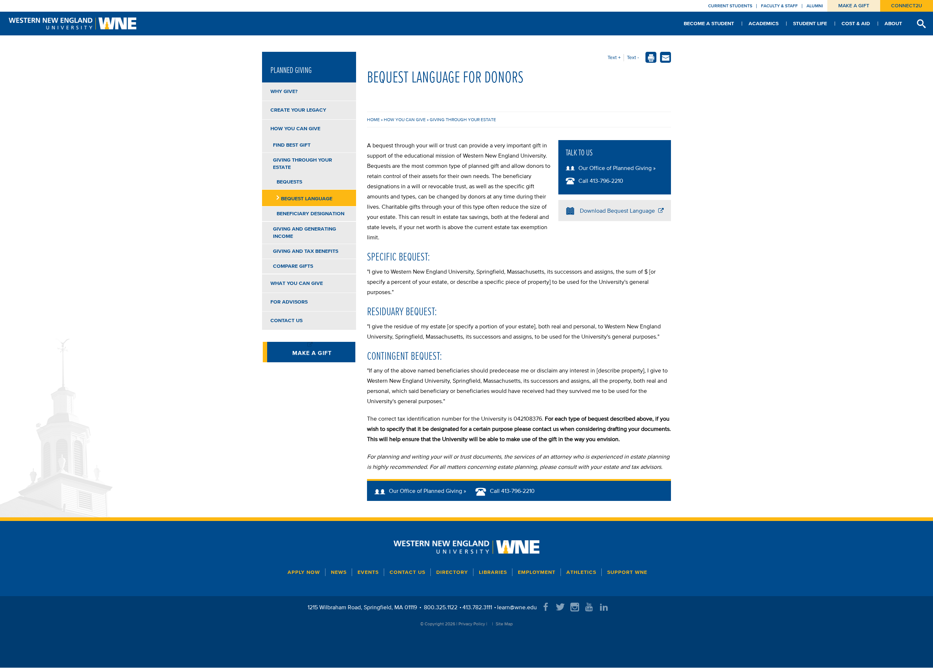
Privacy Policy (471, 623)
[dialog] (666, 58)
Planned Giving (291, 70)
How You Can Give (405, 119)
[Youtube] (589, 607)
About (893, 23)
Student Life (810, 23)
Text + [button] (614, 57)
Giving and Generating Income (304, 232)
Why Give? (283, 91)
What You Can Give (296, 283)
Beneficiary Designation (310, 213)
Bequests (289, 182)
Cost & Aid (856, 23)
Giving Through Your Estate (463, 119)
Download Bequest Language (618, 210)
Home (374, 119)
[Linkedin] (604, 607)
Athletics (581, 572)
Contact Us (286, 320)
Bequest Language (306, 198)
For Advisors (289, 302)
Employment (536, 572)
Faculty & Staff (779, 5)
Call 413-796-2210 (600, 180)
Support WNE (627, 572)
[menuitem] (708, 23)
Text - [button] (633, 57)
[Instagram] (574, 607)
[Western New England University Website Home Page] (466, 547)
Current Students (730, 5)
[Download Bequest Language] (572, 210)
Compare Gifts (293, 266)
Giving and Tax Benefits (305, 251)
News (339, 572)
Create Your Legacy (298, 110)
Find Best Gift (292, 145)
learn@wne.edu (517, 607)
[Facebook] (545, 607)
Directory (452, 572)
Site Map (504, 623)
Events (368, 572)
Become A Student (709, 23)
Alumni (815, 5)
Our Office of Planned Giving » (617, 168)
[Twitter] (560, 607)
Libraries (493, 572)
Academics (763, 23)
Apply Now (304, 572)
